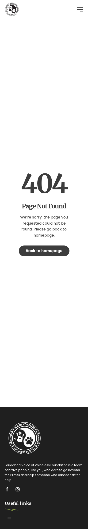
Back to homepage (44, 250)
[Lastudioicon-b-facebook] (7, 489)
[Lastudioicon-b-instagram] (17, 489)
